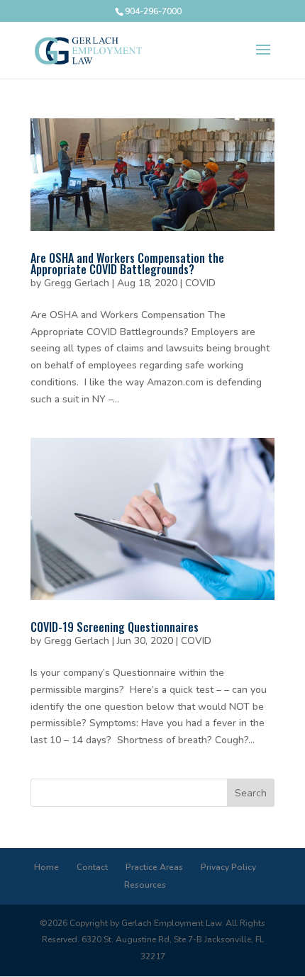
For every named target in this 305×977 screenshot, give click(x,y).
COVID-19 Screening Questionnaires (114, 627)
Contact (92, 867)
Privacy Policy (228, 867)
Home (46, 867)
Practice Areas (154, 867)
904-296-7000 (153, 11)
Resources (145, 885)
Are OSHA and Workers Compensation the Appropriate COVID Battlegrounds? (127, 263)
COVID (200, 283)
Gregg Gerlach (76, 283)
